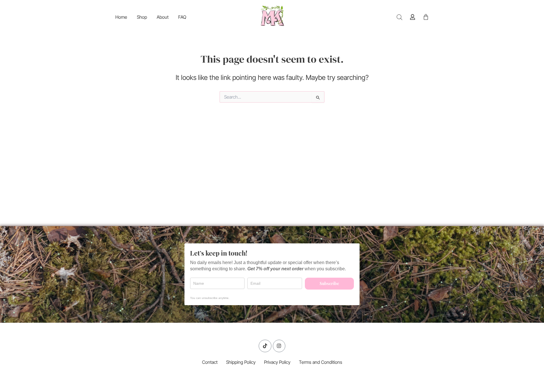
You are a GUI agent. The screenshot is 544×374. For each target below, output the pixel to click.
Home (121, 17)
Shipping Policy (241, 362)
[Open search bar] (399, 17)
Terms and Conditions (320, 362)
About (163, 17)
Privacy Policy (277, 362)
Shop (142, 17)
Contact (210, 362)
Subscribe (329, 283)
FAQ (182, 17)
